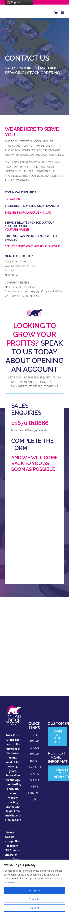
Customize (34, 899)
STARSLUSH (34, 767)
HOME (34, 734)
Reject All (34, 908)
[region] (34, 887)
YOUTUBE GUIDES (17, 229)
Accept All (34, 890)
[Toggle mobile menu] (62, 12)
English (15, 2)
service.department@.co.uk (32, 246)
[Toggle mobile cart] (56, 12)
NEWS (34, 786)
